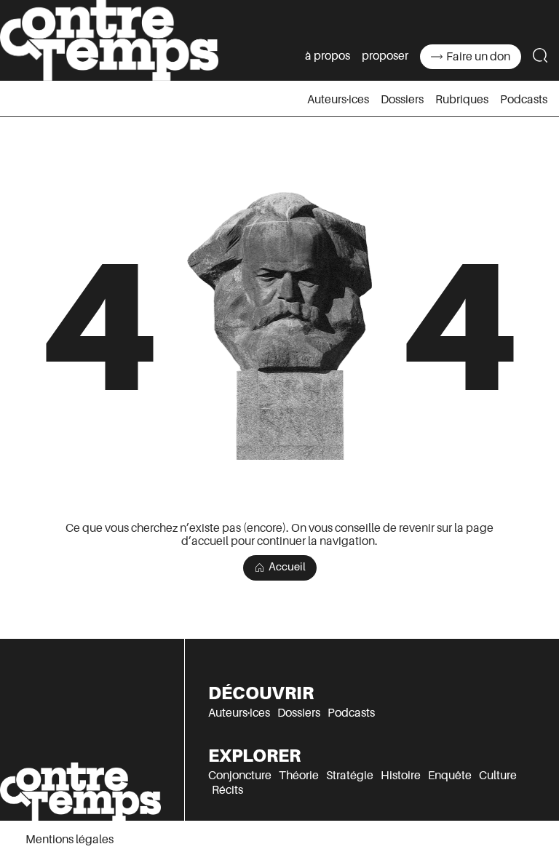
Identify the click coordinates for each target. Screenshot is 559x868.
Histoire (401, 775)
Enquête (450, 775)
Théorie (299, 775)
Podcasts (523, 99)
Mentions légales (69, 839)
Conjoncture (239, 775)
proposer (385, 56)
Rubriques (461, 99)
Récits (227, 790)
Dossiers (402, 99)
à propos (327, 56)
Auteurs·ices (338, 99)
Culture (498, 775)
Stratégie (349, 775)
